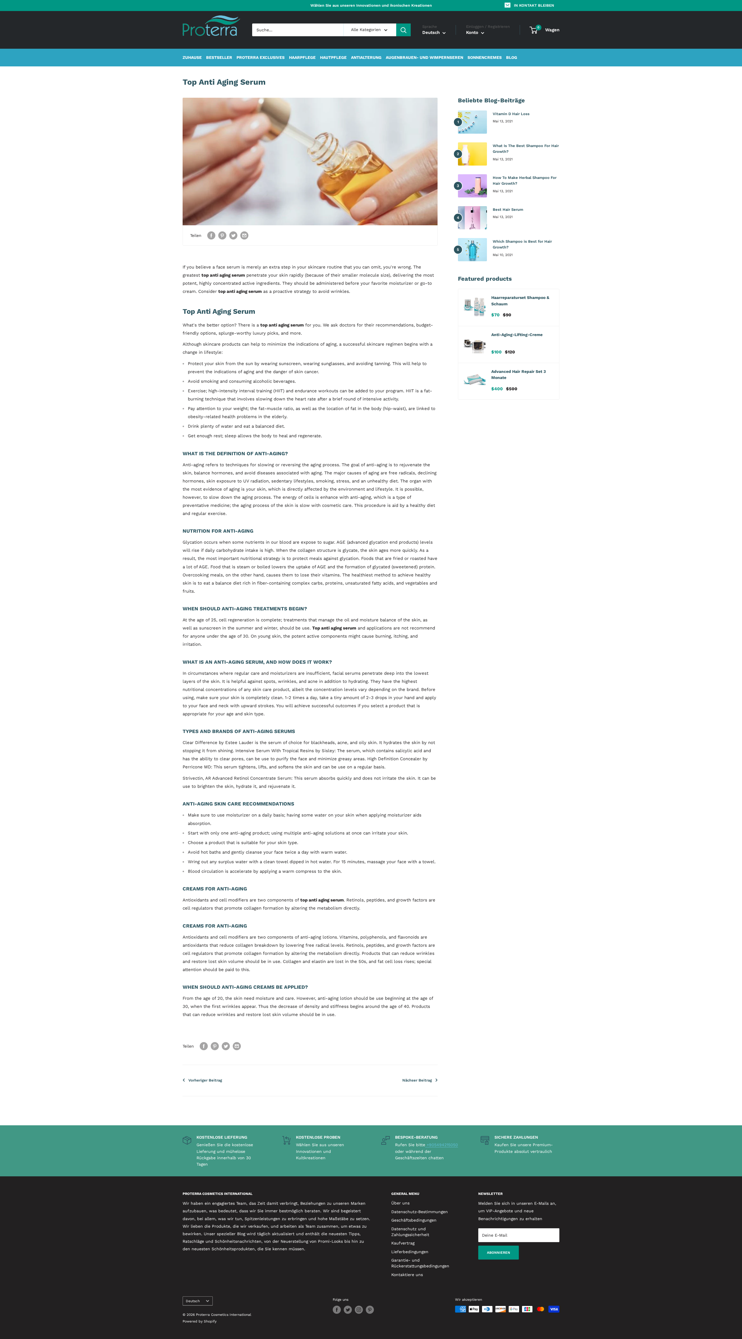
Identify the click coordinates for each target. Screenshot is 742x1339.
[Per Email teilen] (244, 235)
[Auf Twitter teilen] (233, 235)
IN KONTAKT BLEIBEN (534, 5)
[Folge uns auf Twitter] (348, 1310)
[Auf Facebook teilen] (211, 235)
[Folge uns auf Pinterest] (370, 1310)
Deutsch (193, 1301)
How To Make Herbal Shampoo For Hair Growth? (524, 180)
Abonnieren (498, 1253)
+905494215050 (441, 1144)
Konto (473, 32)
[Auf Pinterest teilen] (222, 235)
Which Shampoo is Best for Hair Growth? (522, 244)
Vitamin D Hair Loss (511, 114)
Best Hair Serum (508, 209)
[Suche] (403, 29)
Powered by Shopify (200, 1321)
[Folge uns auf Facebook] (337, 1310)
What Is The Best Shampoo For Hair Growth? (526, 149)
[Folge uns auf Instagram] (359, 1310)
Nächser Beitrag (417, 1080)
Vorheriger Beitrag (205, 1080)
